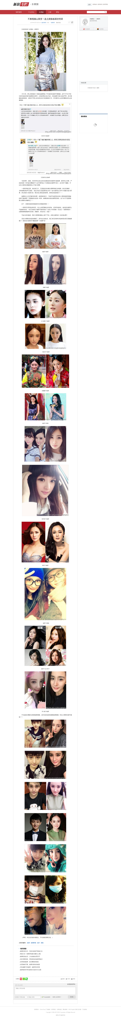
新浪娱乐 (95, 4)
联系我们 (53, 1009)
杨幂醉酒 (33, 943)
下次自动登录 (46, 997)
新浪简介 (36, 1009)
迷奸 (38, 943)
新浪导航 (105, 4)
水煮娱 (41, 12)
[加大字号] (72, 22)
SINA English (71, 1009)
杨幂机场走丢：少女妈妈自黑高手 (30, 956)
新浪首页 (100, 4)
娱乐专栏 (44, 22)
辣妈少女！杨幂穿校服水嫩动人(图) (30, 954)
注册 (54, 997)
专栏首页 (19, 12)
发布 (72, 997)
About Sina (42, 1009)
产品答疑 (84, 1009)
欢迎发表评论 (71, 984)
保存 (63, 979)
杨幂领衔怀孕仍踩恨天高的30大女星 (30, 970)
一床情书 (52, 22)
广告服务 (48, 1009)
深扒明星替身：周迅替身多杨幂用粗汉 (31, 959)
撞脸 (42, 943)
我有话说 (58, 22)
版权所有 (63, 1015)
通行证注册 (78, 1009)
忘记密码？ (58, 997)
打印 (69, 979)
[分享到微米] (21, 979)
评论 (57, 12)
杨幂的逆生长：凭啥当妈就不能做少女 (31, 951)
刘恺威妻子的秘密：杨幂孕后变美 (30, 967)
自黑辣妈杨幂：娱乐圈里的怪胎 (29, 962)
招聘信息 (59, 1009)
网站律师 (65, 1009)
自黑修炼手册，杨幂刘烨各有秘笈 (30, 964)
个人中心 (31, 12)
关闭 (74, 979)
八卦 (49, 12)
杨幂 (28, 943)
